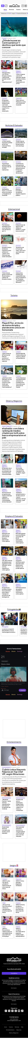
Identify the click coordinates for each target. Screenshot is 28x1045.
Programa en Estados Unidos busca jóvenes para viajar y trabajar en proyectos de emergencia (6, 592)
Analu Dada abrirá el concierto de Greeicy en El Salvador (6, 830)
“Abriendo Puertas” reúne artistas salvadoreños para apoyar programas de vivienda (6, 804)
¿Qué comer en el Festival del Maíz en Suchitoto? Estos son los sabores (6, 357)
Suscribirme (14, 973)
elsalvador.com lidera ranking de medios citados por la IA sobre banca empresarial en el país (14, 433)
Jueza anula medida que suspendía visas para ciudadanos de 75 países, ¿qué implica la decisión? (21, 277)
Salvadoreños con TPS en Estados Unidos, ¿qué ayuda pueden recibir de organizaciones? (7, 77)
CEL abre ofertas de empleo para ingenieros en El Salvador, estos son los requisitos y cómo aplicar (7, 565)
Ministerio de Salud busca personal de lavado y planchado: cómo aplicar (6, 537)
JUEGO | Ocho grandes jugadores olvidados (20, 883)
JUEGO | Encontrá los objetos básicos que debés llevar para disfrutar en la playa (7, 932)
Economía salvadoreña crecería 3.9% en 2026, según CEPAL (20, 471)
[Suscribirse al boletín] (2, 6)
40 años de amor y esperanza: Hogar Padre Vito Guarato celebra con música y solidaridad (20, 805)
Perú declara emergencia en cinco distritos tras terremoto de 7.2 (6, 228)
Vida (4, 903)
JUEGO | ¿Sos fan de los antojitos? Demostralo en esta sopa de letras (6, 884)
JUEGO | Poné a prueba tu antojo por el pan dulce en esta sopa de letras (20, 908)
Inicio (5, 9)
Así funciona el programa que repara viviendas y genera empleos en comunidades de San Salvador (7, 497)
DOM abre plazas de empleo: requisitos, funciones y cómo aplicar (21, 591)
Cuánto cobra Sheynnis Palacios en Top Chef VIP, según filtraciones (14, 771)
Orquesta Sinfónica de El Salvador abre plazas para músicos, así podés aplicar (20, 564)
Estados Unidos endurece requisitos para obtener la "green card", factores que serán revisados (6, 252)
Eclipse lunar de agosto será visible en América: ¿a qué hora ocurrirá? (20, 228)
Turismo (18, 9)
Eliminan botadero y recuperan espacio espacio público (21, 192)
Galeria (18, 926)
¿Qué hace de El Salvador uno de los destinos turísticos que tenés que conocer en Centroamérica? (7, 382)
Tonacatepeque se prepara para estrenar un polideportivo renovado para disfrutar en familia (21, 382)
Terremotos (3, 13)
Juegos (13, 13)
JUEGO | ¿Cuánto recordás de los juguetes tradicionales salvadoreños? (20, 932)
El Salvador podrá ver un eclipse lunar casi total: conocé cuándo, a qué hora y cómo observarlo (7, 105)
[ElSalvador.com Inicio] (14, 5)
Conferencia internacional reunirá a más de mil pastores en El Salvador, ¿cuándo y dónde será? (20, 168)
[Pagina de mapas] (23, 6)
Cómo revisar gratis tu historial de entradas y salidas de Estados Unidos (7, 276)
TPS (9, 13)
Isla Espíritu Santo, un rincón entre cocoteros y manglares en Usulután (7, 192)
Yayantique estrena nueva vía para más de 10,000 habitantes (6, 167)
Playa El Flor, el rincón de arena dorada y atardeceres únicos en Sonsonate (13, 326)
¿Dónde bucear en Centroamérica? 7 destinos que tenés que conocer (14, 44)
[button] (25, 624)
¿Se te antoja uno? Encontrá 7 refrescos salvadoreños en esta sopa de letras (7, 908)
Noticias (11, 9)
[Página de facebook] (6, 1011)
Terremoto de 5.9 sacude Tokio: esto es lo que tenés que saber (20, 250)
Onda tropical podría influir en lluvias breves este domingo (20, 143)
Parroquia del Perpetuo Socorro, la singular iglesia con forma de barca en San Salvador (20, 831)
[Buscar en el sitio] (6, 6)
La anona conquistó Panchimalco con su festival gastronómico (8, 630)
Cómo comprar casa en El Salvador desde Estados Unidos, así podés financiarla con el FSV (21, 79)
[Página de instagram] (12, 1011)
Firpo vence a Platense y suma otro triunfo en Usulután (21, 102)
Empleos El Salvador (22, 13)
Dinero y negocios (18, 71)
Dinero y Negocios (13, 1032)
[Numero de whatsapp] (15, 1011)
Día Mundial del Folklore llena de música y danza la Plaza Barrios (21, 356)
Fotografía (5, 626)
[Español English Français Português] (25, 6)
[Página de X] (9, 1011)
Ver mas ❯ (13, 988)
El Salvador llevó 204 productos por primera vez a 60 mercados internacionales (7, 471)
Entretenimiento (6, 767)
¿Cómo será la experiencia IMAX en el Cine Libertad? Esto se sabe (7, 144)
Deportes (19, 98)
